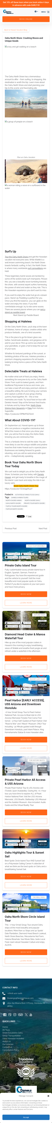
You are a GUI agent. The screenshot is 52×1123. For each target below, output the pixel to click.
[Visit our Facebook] (4, 1014)
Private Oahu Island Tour (20, 565)
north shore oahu (32, 500)
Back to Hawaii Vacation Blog (15, 30)
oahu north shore (13, 503)
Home (5, 1027)
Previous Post (11, 528)
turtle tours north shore (16, 506)
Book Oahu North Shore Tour (26, 486)
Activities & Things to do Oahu (27, 495)
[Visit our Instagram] (14, 1014)
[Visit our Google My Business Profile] (9, 1014)
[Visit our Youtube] (31, 1014)
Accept (26, 1117)
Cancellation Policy (10, 1050)
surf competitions (35, 268)
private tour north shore (34, 503)
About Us (6, 1041)
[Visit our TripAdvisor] (20, 1014)
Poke (29, 408)
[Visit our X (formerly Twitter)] (26, 1014)
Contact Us (7, 1047)
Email (29, 516)
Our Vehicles (7, 1044)
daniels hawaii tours (19, 497)
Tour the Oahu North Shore (16, 257)
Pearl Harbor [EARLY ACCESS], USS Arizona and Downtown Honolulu (24, 704)
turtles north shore (14, 509)
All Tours (6, 1030)
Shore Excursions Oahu (12, 1033)
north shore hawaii (14, 500)
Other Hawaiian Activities (13, 1038)
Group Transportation (11, 1036)
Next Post (43, 528)
